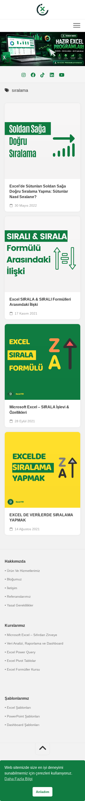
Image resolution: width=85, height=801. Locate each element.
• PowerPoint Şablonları (22, 716)
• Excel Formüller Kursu (22, 669)
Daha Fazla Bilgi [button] (18, 779)
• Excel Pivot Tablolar (20, 661)
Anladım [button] (42, 792)
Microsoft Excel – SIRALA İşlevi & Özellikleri (39, 409)
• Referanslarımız (18, 596)
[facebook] (33, 75)
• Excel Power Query (20, 652)
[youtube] (61, 75)
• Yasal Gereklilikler (19, 605)
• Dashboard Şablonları (22, 725)
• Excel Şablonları (18, 707)
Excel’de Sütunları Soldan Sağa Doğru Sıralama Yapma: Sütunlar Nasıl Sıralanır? (38, 191)
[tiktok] (42, 75)
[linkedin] (52, 75)
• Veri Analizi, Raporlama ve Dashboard (34, 643)
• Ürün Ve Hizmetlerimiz (22, 571)
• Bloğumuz (13, 579)
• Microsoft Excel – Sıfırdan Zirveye (31, 635)
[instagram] (23, 75)
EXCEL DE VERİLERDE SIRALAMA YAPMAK (41, 517)
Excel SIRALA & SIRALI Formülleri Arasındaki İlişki (40, 302)
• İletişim (11, 588)
